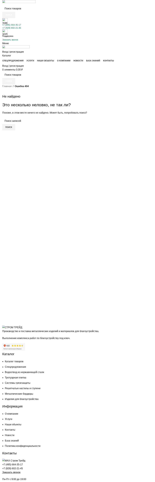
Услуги (8, 419)
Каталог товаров (14, 361)
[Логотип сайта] (18, 2)
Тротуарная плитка (15, 377)
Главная (7, 86)
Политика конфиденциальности (22, 446)
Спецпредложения (15, 367)
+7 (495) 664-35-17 (11, 25)
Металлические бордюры (19, 393)
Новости (9, 435)
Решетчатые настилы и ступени (22, 388)
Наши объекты (13, 424)
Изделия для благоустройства (21, 399)
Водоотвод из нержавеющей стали (24, 372)
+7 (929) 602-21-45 (11, 28)
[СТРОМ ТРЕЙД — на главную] (12, 327)
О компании (11, 413)
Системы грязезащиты (17, 383)
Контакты (10, 429)
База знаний (12, 440)
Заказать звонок (10, 39)
